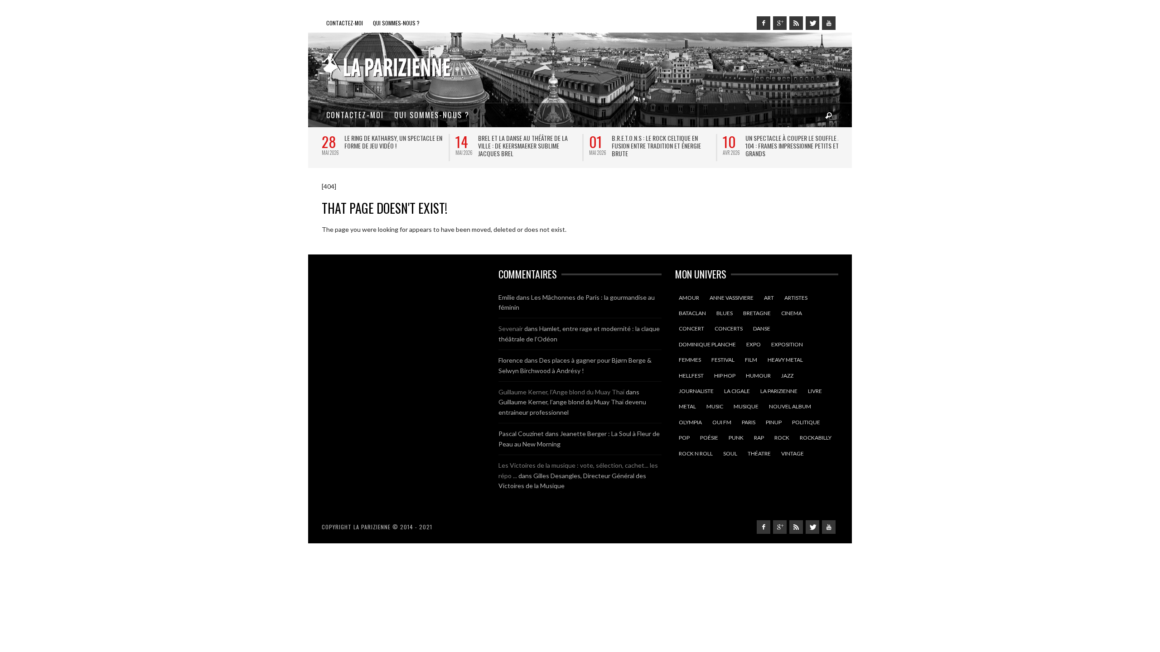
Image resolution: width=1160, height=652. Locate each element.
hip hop (724, 375)
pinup (774, 422)
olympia (690, 422)
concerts (729, 328)
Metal (687, 406)
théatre (759, 453)
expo (753, 344)
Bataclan (692, 313)
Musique (746, 406)
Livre (815, 391)
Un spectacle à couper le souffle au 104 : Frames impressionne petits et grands (794, 145)
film (751, 359)
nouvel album (790, 406)
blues (724, 313)
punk (736, 437)
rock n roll (696, 453)
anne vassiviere (732, 297)
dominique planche (707, 344)
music (714, 406)
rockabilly (815, 437)
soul (730, 453)
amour (689, 297)
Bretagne (757, 313)
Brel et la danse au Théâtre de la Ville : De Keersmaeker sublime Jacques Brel (522, 145)
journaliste (696, 391)
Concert (691, 328)
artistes (795, 297)
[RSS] (796, 23)
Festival (723, 359)
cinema (791, 313)
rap (759, 437)
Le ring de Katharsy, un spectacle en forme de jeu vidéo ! (393, 141)
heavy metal (785, 359)
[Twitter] (812, 23)
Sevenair (510, 328)
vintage (792, 453)
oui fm (721, 422)
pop (684, 437)
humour (758, 375)
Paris (748, 422)
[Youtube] (829, 23)
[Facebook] (763, 23)
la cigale (737, 391)
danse (761, 328)
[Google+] (780, 23)
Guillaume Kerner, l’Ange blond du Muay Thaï (561, 392)
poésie (709, 437)
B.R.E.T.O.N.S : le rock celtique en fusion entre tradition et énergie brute (656, 145)
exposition (787, 344)
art (769, 297)
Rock (781, 437)
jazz (787, 375)
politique (806, 422)
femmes (690, 359)
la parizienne (779, 391)
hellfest (691, 375)
